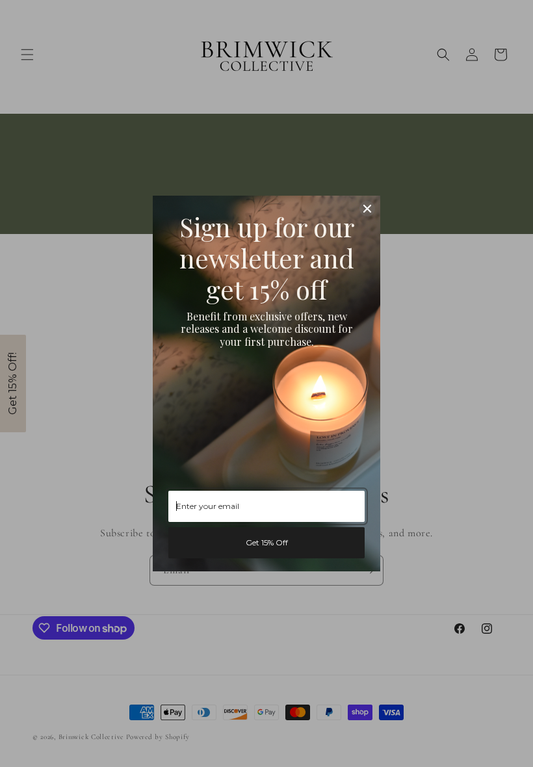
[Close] (367, 208)
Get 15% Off (267, 542)
